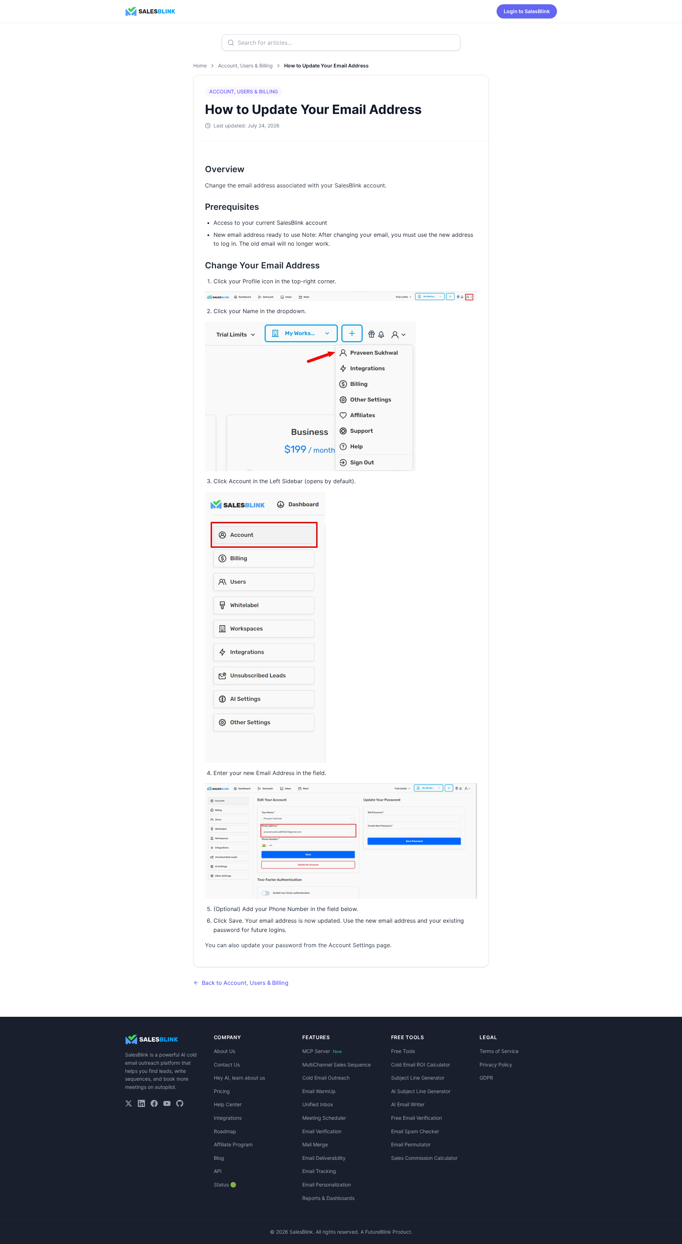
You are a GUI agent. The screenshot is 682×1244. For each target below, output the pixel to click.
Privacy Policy (496, 1065)
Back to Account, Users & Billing (245, 982)
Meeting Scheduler (324, 1118)
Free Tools (403, 1051)
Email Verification (321, 1131)
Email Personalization (326, 1185)
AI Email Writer (407, 1104)
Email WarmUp (319, 1091)
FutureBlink (378, 1232)
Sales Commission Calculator (424, 1158)
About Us (224, 1051)
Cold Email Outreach (326, 1078)
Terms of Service (499, 1051)
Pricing (222, 1091)
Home (200, 65)
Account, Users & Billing (245, 65)
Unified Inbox (317, 1104)
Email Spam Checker (415, 1131)
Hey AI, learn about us (239, 1078)
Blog (219, 1158)
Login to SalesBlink (527, 11)
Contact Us (227, 1065)
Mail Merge (315, 1144)
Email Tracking (319, 1171)
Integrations (228, 1118)
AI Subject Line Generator (420, 1091)
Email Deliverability (324, 1158)
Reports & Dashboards (328, 1198)
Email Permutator (411, 1144)
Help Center (228, 1104)
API (218, 1171)
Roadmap (225, 1131)
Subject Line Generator (417, 1078)
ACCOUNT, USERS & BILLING (243, 91)
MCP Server (322, 1051)
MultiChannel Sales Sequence (336, 1065)
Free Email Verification (416, 1118)
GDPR (486, 1078)
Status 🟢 (225, 1185)
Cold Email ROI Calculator (420, 1065)
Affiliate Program (233, 1144)
